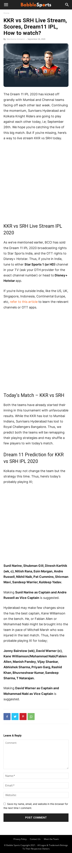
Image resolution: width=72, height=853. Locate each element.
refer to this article (24, 302)
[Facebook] (6, 716)
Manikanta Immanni (16, 39)
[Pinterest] (23, 716)
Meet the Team (51, 839)
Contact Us (35, 839)
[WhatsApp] (31, 716)
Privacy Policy (20, 839)
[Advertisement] (36, 181)
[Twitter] (15, 716)
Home (6, 13)
